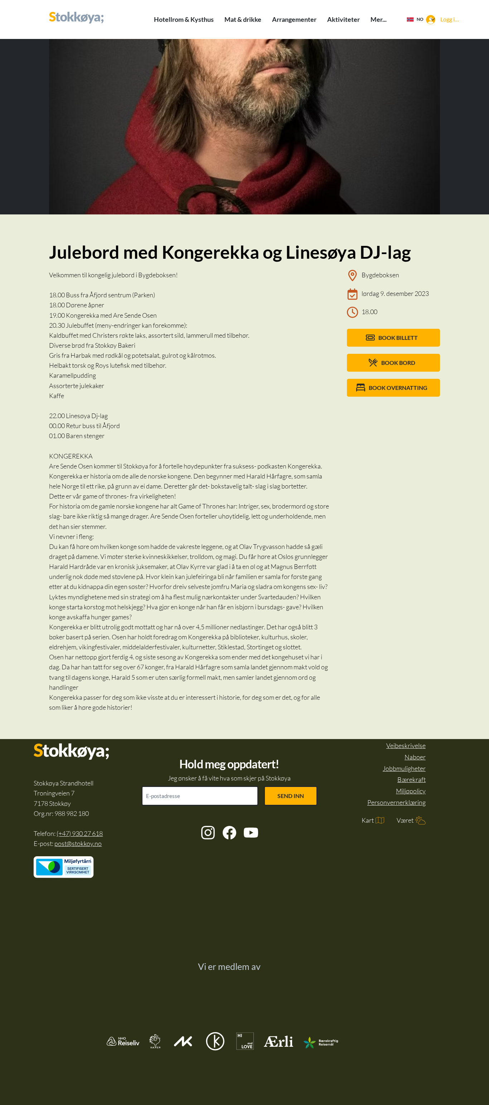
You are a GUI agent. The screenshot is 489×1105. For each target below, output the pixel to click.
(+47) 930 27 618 (80, 833)
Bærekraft (411, 779)
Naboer (415, 757)
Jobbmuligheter (404, 768)
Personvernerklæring (396, 802)
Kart (368, 820)
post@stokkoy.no (78, 843)
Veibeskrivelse (406, 745)
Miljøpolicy (411, 791)
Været (405, 820)
